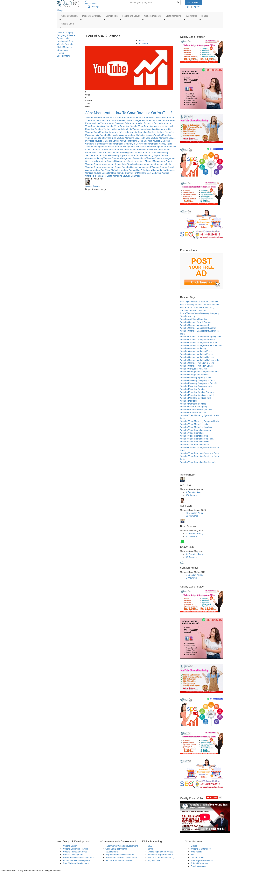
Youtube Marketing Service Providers (197, 392)
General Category (65, 32)
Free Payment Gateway (202, 860)
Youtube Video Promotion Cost (194, 435)
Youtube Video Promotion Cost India (146, 123)
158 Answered (192, 495)
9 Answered (191, 577)
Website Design (70, 845)
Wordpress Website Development (78, 857)
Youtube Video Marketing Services (196, 427)
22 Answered (192, 515)
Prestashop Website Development (121, 857)
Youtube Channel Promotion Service (136, 149)
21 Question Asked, (195, 554)
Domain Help (63, 38)
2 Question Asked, (194, 492)
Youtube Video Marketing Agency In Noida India (107, 132)
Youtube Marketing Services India (100, 137)
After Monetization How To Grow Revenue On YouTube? (128, 112)
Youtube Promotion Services (143, 132)
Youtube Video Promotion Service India (103, 117)
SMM (150, 848)
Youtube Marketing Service (107, 140)
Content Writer (197, 857)
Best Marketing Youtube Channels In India (199, 304)
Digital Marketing (64, 46)
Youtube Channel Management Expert (154, 161)
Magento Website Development (119, 854)
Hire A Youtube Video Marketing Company (155, 169)
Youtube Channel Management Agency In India (149, 164)
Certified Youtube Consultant (98, 172)
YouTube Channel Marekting (161, 857)
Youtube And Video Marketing (106, 169)
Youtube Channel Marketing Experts (110, 155)
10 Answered (192, 536)
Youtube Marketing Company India (136, 140)
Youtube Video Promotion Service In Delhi (199, 453)
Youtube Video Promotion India (194, 444)
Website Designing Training (75, 848)
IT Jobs (60, 52)
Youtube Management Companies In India (199, 371)
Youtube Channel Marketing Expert (144, 155)
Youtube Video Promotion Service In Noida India (144, 117)
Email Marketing (198, 866)
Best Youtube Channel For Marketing (129, 172)
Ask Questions (193, 2)
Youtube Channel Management (136, 167)
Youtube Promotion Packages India (196, 409)
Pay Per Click (154, 860)
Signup (197, 6)
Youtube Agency (128, 169)
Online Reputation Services (160, 851)
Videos (194, 845)
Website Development (73, 854)
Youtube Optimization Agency (113, 134)
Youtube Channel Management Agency (103, 167)
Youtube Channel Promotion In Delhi (197, 362)
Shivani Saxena (92, 186)
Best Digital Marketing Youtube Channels (121, 175)
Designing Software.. (66, 35)
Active (141, 40)
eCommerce (62, 49)
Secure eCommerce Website (118, 860)
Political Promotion (199, 863)
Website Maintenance (201, 848)
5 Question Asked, (194, 533)
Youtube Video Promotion (118, 126)
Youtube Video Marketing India (118, 129)
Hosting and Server (66, 41)
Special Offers (63, 55)
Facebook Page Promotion (160, 854)
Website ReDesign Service (75, 851)
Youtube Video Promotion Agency (145, 126)
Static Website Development (76, 863)
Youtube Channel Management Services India (124, 158)
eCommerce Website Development (121, 845)
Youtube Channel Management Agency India (106, 164)
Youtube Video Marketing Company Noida (151, 129)
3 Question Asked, (194, 574)
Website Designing (65, 44)
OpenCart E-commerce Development (116, 850)
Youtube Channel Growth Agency (195, 322)
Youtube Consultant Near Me (106, 149)
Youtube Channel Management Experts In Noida (138, 120)
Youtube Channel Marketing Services (197, 357)
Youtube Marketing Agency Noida (156, 143)
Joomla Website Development (76, 860)
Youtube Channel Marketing (193, 348)
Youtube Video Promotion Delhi (114, 123)
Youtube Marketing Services (141, 134)
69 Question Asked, (195, 512)
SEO (150, 845)
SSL (193, 854)
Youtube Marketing (163, 134)
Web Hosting (197, 851)
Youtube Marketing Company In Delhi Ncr (199, 383)
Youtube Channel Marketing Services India (122, 152)
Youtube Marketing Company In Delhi (123, 143)
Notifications (91, 3)
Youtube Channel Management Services (117, 161)
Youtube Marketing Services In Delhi (133, 137)
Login (187, 6)
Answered (143, 43)
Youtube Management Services (99, 146)
